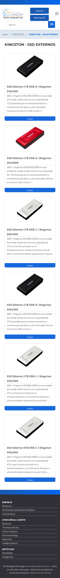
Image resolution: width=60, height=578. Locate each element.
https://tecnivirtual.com (41, 572)
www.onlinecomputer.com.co (37, 566)
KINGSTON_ (18, 34)
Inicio (5, 34)
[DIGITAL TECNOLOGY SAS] (13, 13)
